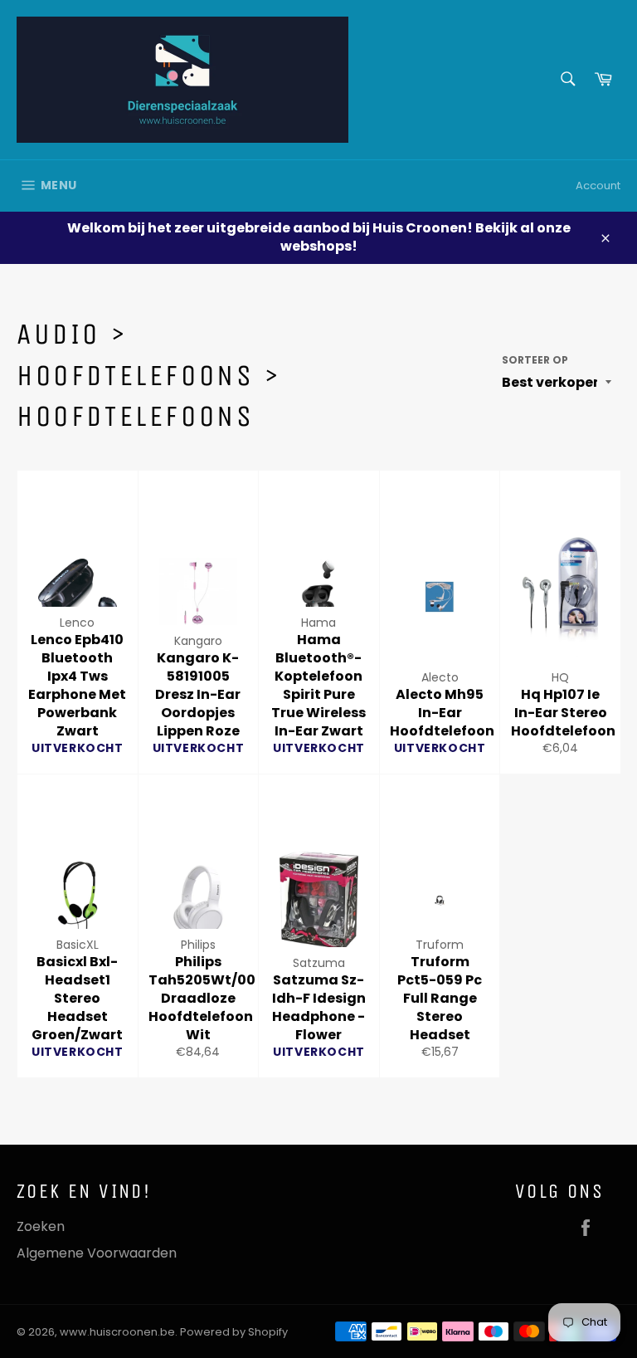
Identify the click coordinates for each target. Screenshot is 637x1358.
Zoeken (41, 1226)
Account (598, 185)
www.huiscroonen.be (117, 1332)
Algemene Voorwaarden (97, 1253)
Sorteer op (535, 360)
